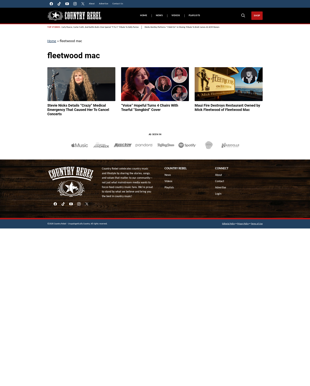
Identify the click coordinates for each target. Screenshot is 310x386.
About (218, 175)
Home (143, 15)
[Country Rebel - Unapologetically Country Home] (74, 16)
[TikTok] (63, 204)
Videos (176, 15)
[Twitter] (87, 204)
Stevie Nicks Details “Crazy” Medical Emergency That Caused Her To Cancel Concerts (78, 109)
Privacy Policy (243, 224)
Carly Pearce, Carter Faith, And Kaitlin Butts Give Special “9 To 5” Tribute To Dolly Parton (100, 27)
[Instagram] (79, 204)
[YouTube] (71, 204)
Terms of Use (257, 224)
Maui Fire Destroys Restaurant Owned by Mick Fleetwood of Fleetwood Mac (227, 107)
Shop (257, 15)
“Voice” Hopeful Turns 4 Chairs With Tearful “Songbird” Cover (149, 107)
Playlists (194, 15)
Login (218, 193)
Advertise (220, 187)
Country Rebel (176, 168)
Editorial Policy (228, 224)
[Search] (243, 15)
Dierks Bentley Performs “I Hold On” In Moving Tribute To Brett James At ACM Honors (182, 27)
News (159, 15)
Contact (219, 181)
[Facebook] (55, 204)
